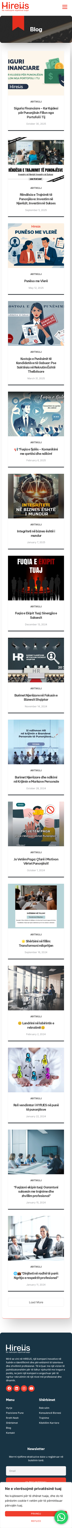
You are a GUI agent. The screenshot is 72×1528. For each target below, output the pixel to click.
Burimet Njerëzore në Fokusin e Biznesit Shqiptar (36, 697)
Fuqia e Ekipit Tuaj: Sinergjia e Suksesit (36, 615)
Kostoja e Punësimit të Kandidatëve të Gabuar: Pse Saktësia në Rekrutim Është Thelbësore (36, 365)
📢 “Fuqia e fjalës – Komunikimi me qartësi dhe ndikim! (36, 451)
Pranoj (36, 1513)
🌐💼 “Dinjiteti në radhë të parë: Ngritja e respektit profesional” (36, 1275)
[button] (65, 7)
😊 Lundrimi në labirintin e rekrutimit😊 (36, 1025)
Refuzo (36, 1521)
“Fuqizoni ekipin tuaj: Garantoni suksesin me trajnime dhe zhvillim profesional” (36, 1191)
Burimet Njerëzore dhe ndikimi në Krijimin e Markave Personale (36, 779)
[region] (36, 1505)
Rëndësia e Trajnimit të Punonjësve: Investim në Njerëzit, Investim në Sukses (35, 199)
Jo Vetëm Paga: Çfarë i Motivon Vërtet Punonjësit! (36, 861)
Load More (36, 1302)
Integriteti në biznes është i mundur (36, 533)
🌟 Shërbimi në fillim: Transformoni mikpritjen (36, 943)
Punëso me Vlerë (36, 281)
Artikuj (36, 101)
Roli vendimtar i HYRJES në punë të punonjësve (36, 1107)
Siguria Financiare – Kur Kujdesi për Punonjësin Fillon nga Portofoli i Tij (36, 112)
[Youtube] (31, 1388)
